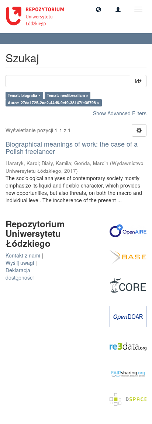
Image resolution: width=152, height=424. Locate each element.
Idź (138, 81)
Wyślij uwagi (20, 262)
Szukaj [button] (18, 38)
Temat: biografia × (24, 95)
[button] (98, 9)
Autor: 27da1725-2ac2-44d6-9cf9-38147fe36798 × (53, 102)
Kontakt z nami (23, 255)
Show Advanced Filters (119, 113)
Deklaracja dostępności (20, 273)
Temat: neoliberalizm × (67, 95)
